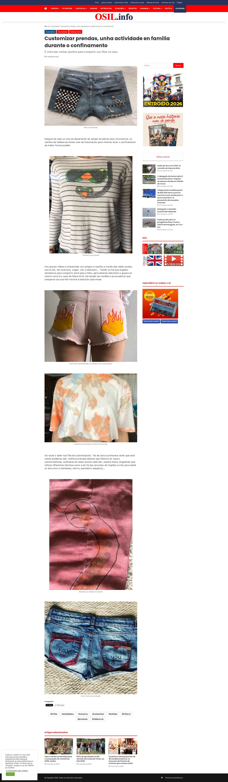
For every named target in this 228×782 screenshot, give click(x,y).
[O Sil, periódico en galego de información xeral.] (114, 17)
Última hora (75, 32)
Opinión (54, 8)
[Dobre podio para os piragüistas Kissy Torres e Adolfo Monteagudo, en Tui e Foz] (149, 222)
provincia (83, 719)
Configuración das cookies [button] (17, 771)
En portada (67, 8)
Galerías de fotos (152, 2)
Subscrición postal (137, 2)
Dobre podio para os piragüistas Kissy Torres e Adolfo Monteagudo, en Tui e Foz (170, 223)
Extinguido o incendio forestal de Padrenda (166, 210)
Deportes (132, 8)
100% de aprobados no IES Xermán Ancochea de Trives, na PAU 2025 (90, 758)
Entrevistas (106, 8)
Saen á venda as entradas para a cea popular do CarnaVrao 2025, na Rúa (58, 758)
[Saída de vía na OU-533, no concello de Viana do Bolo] (149, 169)
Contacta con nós (168, 2)
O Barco (127, 714)
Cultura (156, 8)
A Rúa (54, 714)
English (179, 2)
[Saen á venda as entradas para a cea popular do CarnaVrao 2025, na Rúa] (59, 746)
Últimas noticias (163, 157)
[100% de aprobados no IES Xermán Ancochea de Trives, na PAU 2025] (91, 746)
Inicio (97, 2)
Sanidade (144, 8)
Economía (119, 8)
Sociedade (180, 8)
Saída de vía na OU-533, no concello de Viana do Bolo (169, 167)
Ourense (93, 8)
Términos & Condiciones (174, 778)
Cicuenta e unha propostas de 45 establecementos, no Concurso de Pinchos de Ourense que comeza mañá (122, 760)
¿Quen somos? (106, 2)
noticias (113, 714)
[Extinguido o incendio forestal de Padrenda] (149, 212)
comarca (84, 714)
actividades (68, 714)
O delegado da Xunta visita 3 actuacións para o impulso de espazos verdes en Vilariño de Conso (170, 180)
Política (168, 8)
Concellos (80, 8)
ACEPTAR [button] (10, 774)
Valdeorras (98, 719)
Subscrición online (121, 2)
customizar (99, 714)
